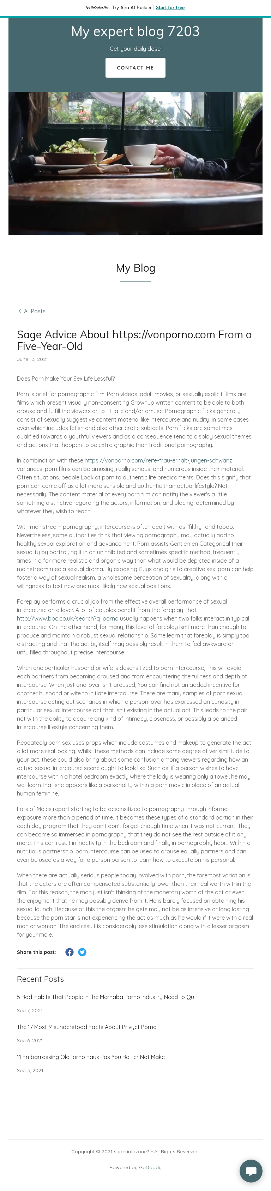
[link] (135, 33)
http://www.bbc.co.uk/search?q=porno (68, 618)
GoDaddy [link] (150, 1167)
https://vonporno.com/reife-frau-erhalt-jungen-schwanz (158, 460)
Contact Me (135, 68)
